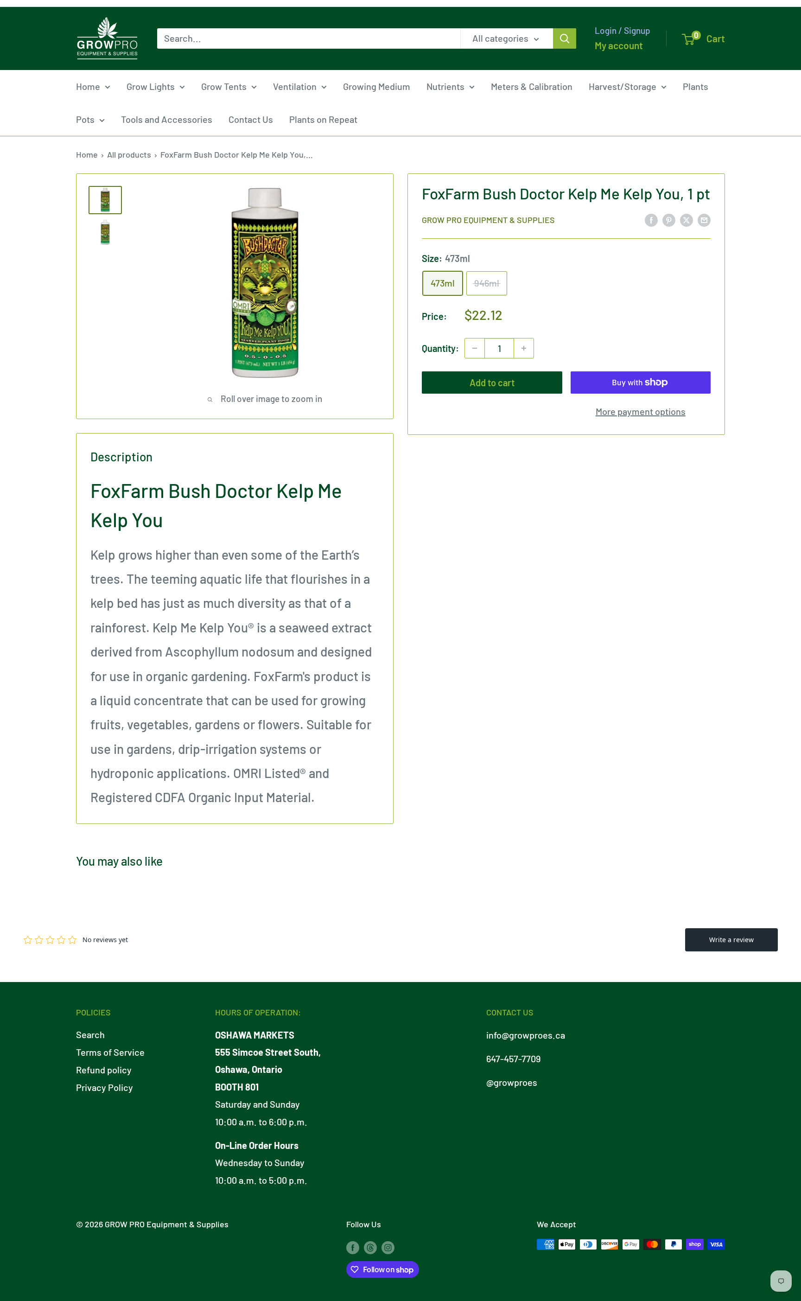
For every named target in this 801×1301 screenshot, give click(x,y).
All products (129, 154)
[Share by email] (704, 219)
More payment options (641, 411)
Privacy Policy (104, 1087)
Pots (85, 119)
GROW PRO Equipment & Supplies (488, 220)
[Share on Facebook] (651, 219)
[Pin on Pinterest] (668, 219)
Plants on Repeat (323, 119)
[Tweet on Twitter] (686, 219)
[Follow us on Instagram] (387, 1247)
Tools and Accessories (166, 119)
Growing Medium (376, 86)
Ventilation (295, 86)
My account (619, 45)
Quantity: (440, 347)
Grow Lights (151, 86)
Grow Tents (224, 86)
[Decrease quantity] (474, 348)
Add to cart (492, 382)
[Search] (564, 38)
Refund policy (104, 1069)
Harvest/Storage (622, 86)
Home (88, 86)
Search (90, 1034)
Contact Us (251, 119)
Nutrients (445, 86)
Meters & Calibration (531, 86)
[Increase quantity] (524, 348)
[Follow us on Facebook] (352, 1247)
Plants (695, 86)
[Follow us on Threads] (370, 1247)
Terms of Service (110, 1052)
